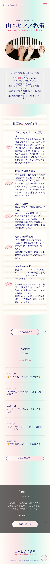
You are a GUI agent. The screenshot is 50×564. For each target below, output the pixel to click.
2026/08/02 (11, 388)
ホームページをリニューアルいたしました (25, 410)
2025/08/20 (11, 441)
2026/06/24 (11, 406)
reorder (45, 5)
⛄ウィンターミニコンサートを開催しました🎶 (24, 427)
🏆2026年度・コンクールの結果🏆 (24, 376)
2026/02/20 (11, 423)
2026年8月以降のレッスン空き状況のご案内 (25, 392)
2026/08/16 (11, 373)
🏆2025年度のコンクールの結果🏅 (24, 444)
